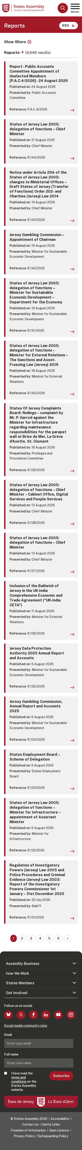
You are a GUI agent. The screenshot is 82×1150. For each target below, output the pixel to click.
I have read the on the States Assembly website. (23, 1081)
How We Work (17, 973)
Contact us (30, 1124)
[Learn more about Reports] (23, 52)
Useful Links (50, 1124)
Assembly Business (22, 963)
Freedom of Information (28, 1130)
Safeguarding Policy (53, 1136)
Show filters (15, 42)
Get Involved (16, 993)
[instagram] (71, 1015)
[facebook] (33, 1015)
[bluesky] (8, 1015)
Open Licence (59, 1130)
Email (8, 1035)
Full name (11, 1054)
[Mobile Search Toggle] (63, 8)
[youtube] (58, 1015)
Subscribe (61, 1076)
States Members (20, 983)
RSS (65, 25)
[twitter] (21, 1015)
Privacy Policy (24, 1136)
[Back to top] (76, 1144)
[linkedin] (45, 1015)
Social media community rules (25, 1025)
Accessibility (60, 1119)
